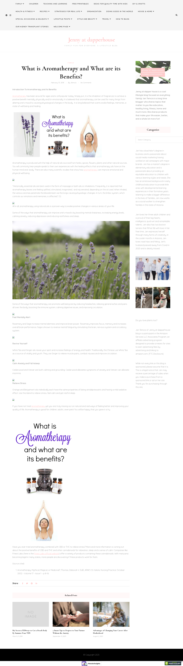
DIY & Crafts (139, 4)
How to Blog (122, 19)
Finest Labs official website (46, 553)
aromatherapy (90, 170)
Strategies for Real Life (67, 11)
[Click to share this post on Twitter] (27, 583)
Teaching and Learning (55, 4)
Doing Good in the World (119, 11)
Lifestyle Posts (62, 19)
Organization (94, 11)
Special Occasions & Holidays (31, 19)
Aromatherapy (19, 96)
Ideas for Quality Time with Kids (111, 4)
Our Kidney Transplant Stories (32, 27)
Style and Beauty (86, 19)
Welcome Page (61, 27)
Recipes (44, 11)
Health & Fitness (24, 11)
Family (19, 4)
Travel (105, 19)
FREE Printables (80, 4)
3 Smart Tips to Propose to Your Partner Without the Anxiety (69, 631)
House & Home (145, 11)
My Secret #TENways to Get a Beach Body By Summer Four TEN (29, 631)
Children (33, 4)
